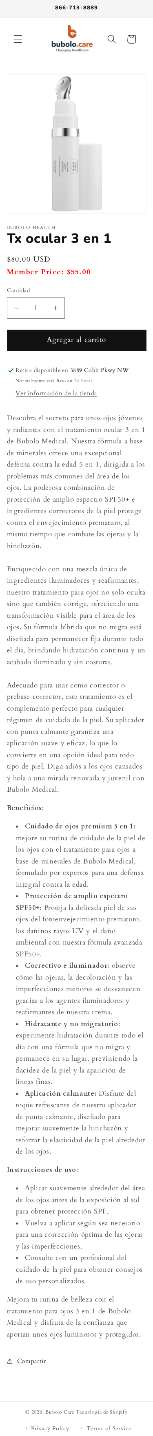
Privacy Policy (50, 1428)
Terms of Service (108, 1428)
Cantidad (18, 290)
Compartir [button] (31, 1361)
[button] (18, 39)
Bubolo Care (59, 1412)
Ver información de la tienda (56, 393)
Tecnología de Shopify (102, 1412)
